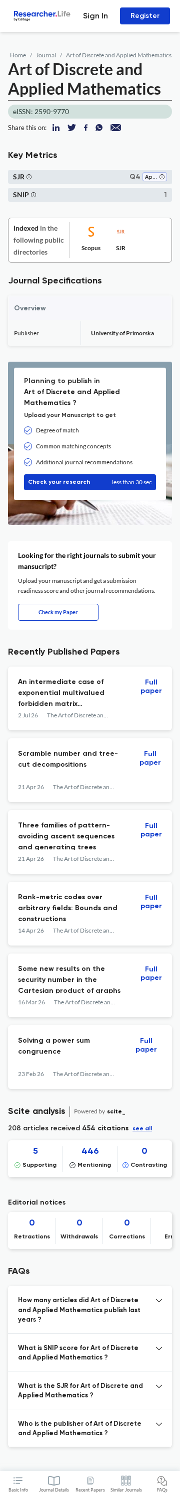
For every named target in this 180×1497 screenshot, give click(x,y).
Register (145, 15)
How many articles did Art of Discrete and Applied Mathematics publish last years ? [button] (79, 1310)
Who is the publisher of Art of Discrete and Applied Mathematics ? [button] (80, 1429)
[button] (162, 177)
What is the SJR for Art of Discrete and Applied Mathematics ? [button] (80, 1391)
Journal (46, 55)
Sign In (95, 15)
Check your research (90, 482)
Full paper (151, 686)
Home (18, 55)
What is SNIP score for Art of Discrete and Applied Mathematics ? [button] (78, 1353)
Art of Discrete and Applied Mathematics (119, 55)
